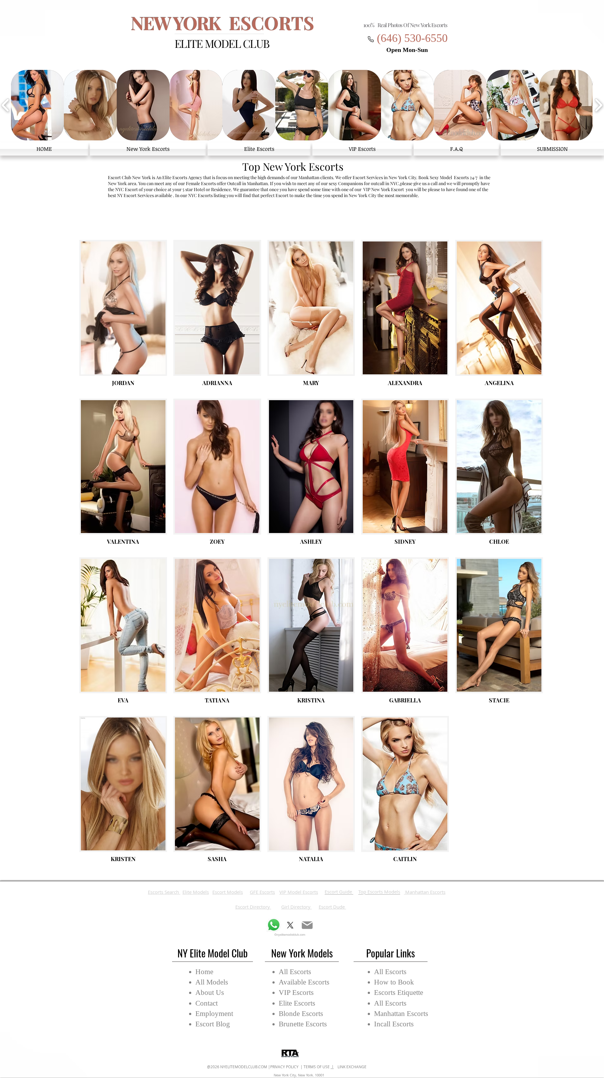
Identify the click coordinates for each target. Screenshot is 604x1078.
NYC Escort (126, 189)
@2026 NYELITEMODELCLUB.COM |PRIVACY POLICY (253, 1066)
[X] (290, 925)
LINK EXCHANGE (350, 1066)
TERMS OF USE (317, 1066)
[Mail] (307, 925)
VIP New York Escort (383, 189)
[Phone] (370, 39)
